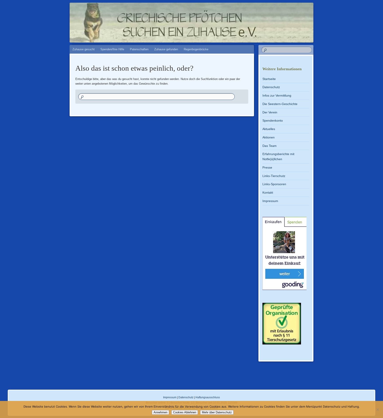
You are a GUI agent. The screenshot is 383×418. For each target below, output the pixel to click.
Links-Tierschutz (273, 176)
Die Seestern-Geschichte (279, 104)
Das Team (269, 146)
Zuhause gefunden (166, 49)
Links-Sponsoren (274, 184)
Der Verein (269, 112)
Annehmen (160, 412)
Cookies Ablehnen (184, 412)
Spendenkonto (272, 120)
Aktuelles (268, 129)
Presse (267, 167)
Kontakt (267, 192)
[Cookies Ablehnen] (377, 409)
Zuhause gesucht (83, 49)
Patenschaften (139, 49)
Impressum (270, 201)
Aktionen (268, 137)
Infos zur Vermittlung (276, 95)
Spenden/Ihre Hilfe (112, 49)
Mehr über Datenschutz (217, 412)
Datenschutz (271, 87)
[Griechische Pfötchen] (223, 20)
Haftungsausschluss (207, 397)
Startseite (269, 79)
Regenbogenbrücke (196, 49)
